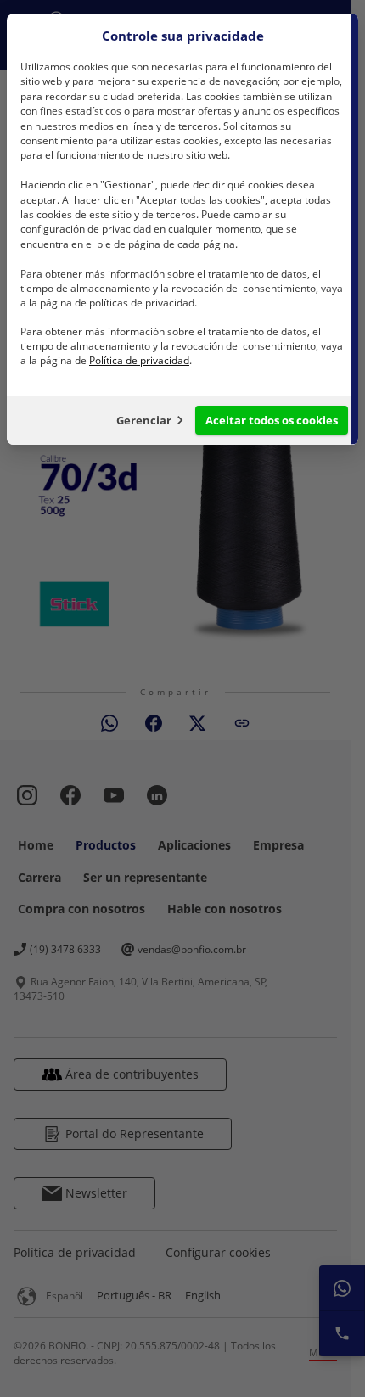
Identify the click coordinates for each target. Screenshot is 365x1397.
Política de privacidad (139, 360)
